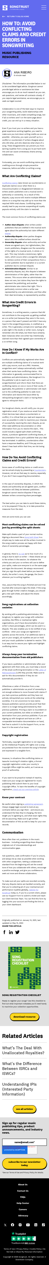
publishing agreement (33, 804)
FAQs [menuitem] (22, 1197)
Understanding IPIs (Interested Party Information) (19, 1089)
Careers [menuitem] (23, 1209)
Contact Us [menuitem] (22, 1190)
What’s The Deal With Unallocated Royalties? (23, 1050)
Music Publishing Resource (16, 55)
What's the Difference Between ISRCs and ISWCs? (22, 1068)
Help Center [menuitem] (23, 1203)
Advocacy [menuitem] (23, 1215)
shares (7, 233)
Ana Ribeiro (23, 72)
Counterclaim (40, 470)
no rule (21, 554)
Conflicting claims (10, 183)
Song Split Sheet (32, 537)
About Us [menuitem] (22, 1184)
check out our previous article (26, 789)
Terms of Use (14, 1172)
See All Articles (24, 1109)
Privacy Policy (29, 1172)
